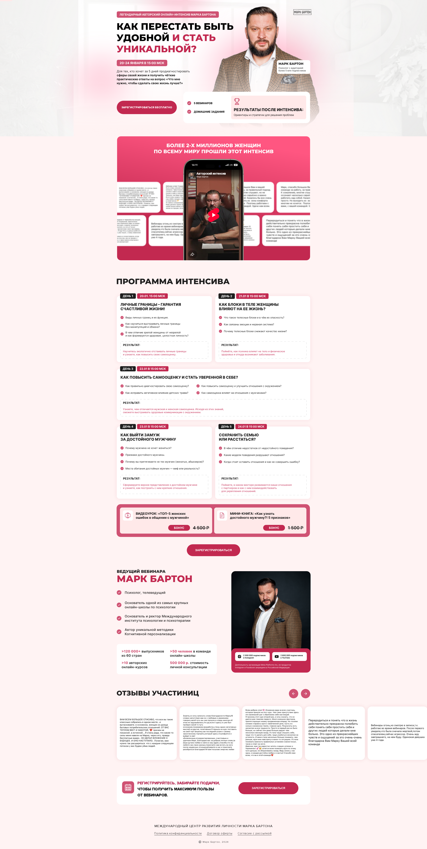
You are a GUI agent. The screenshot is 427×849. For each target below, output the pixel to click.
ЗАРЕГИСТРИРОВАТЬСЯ (213, 550)
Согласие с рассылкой (255, 833)
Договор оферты (219, 833)
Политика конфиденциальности (178, 833)
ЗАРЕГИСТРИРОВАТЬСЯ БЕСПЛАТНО (147, 107)
